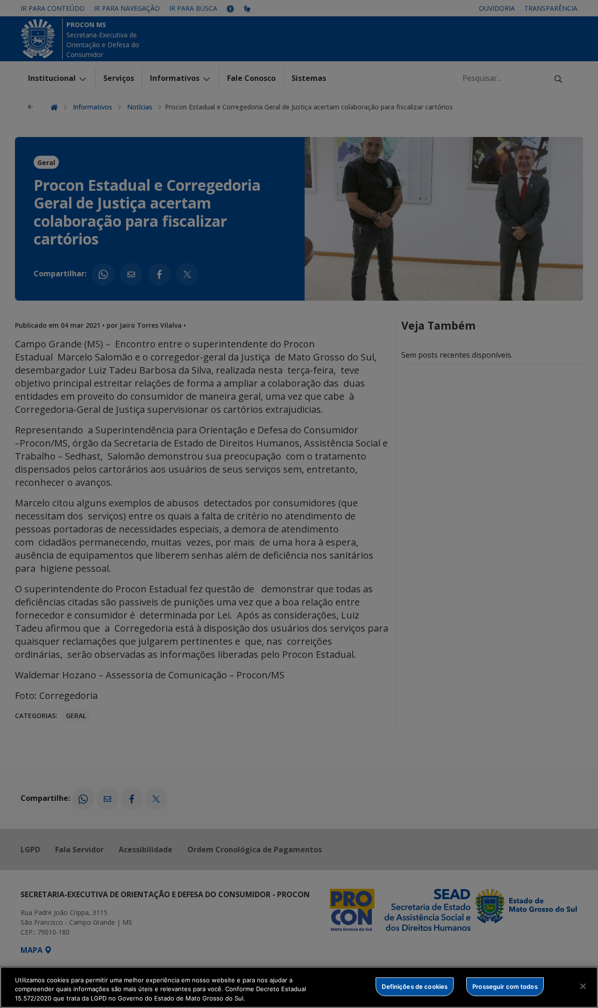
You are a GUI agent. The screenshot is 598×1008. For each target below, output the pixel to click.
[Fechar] (583, 986)
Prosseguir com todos (505, 986)
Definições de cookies (415, 986)
